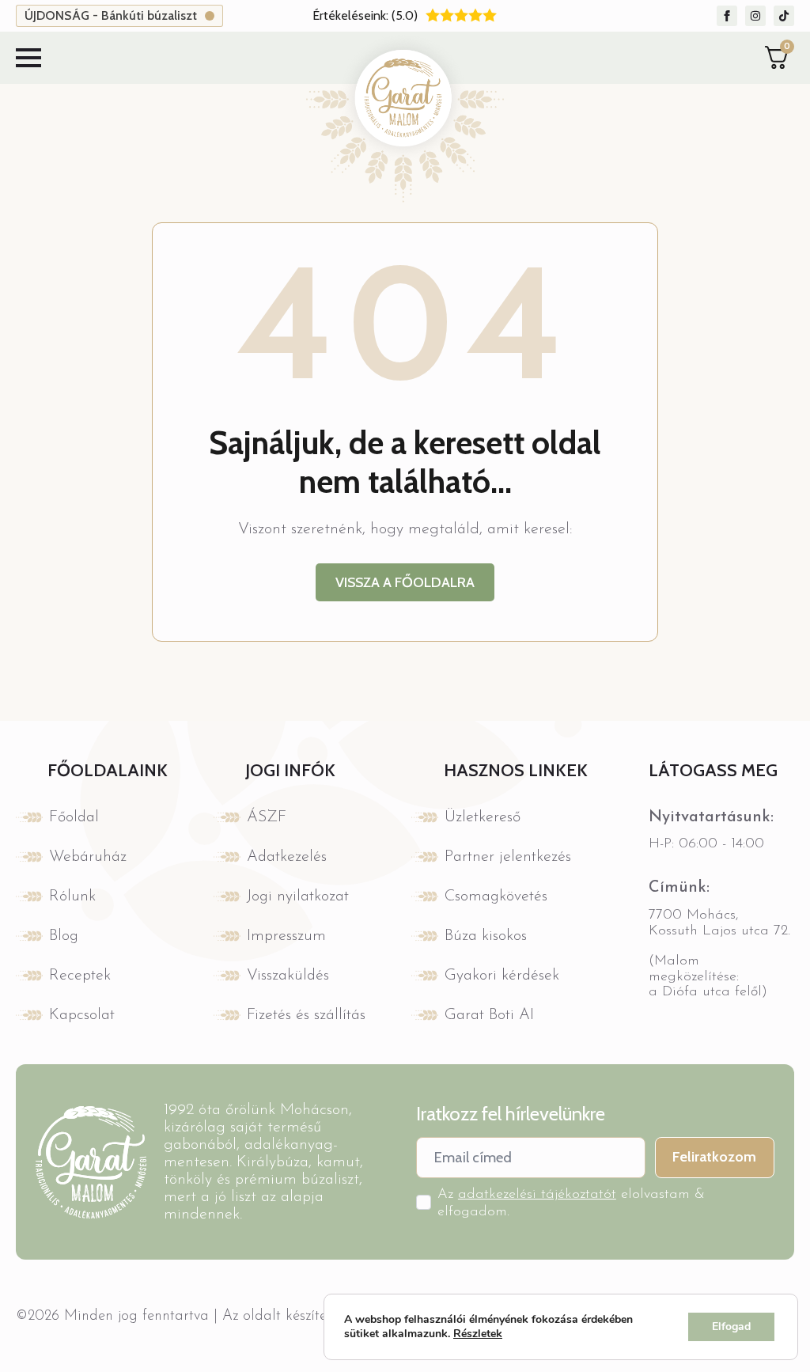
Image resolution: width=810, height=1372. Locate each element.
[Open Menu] (28, 57)
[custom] (727, 16)
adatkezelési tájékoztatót (537, 1195)
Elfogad (731, 1326)
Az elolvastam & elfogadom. (571, 1203)
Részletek (477, 1334)
